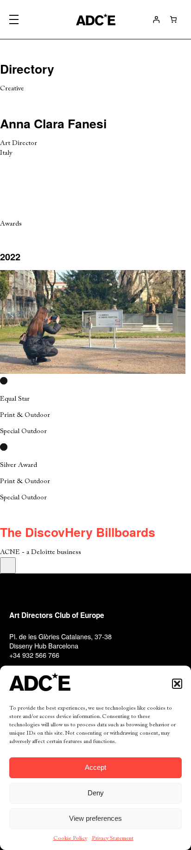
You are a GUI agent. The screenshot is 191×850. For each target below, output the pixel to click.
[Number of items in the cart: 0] (173, 19)
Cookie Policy (70, 838)
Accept (95, 767)
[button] (177, 683)
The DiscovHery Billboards (77, 532)
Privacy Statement (113, 838)
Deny (96, 793)
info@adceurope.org (39, 664)
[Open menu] (14, 19)
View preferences (95, 818)
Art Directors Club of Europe (56, 615)
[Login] (156, 19)
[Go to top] (8, 565)
